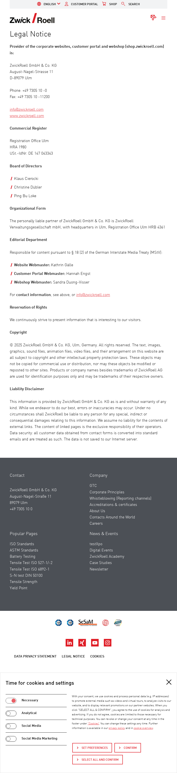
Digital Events (101, 550)
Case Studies (101, 563)
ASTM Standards (24, 550)
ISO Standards (22, 544)
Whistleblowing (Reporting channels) (120, 499)
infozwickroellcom (27, 110)
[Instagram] (107, 645)
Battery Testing (22, 557)
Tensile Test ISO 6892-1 (29, 569)
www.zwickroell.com (27, 116)
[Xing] (82, 645)
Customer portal (84, 4)
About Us (97, 511)
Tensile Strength (23, 582)
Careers (96, 524)
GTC (93, 486)
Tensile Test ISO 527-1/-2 (31, 563)
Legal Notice (73, 656)
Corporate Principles (107, 492)
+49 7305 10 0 (21, 509)
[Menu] (163, 18)
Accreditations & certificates (113, 505)
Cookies (97, 656)
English (50, 4)
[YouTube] (95, 645)
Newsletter (99, 569)
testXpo (96, 544)
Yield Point (18, 588)
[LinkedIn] (70, 645)
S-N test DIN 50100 (26, 576)
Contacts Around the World (112, 517)
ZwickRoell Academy (107, 557)
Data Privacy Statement (35, 656)
